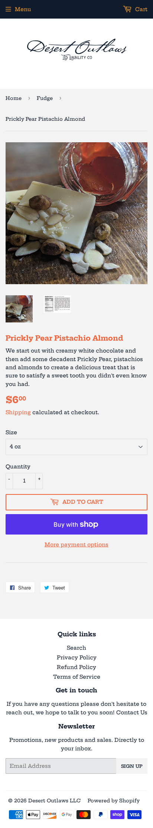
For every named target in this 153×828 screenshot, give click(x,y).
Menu (23, 9)
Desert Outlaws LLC (54, 800)
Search (76, 647)
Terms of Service (76, 676)
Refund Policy (76, 667)
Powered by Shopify (114, 800)
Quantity (18, 466)
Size (11, 432)
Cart (140, 9)
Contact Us (131, 712)
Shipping (18, 412)
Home (14, 98)
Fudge (45, 98)
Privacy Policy (77, 657)
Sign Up (132, 766)
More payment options (76, 544)
